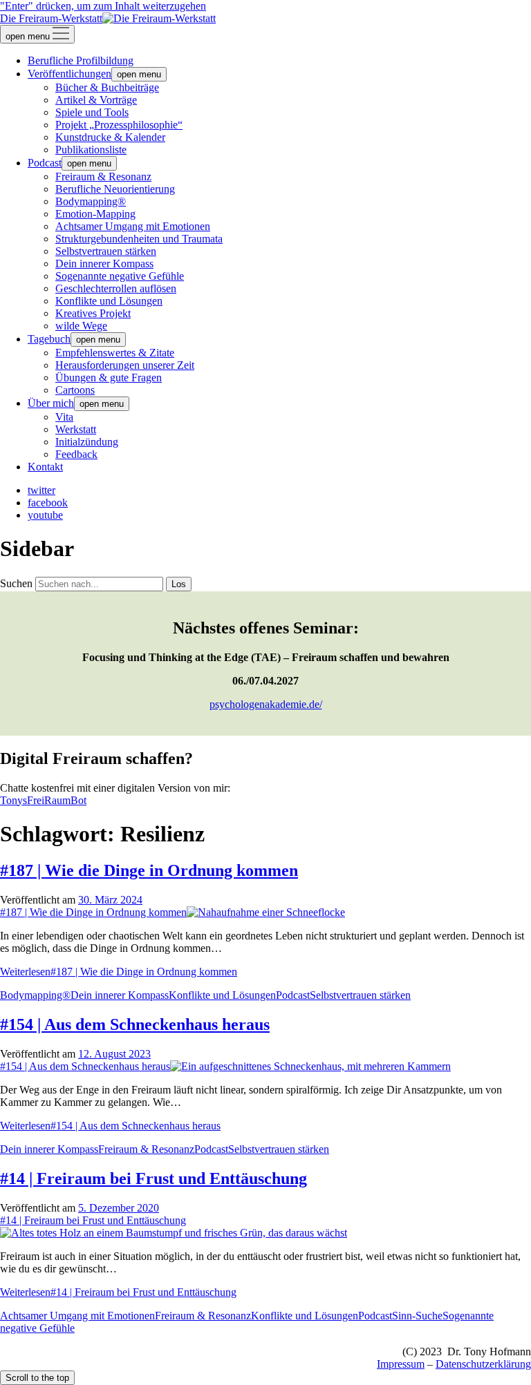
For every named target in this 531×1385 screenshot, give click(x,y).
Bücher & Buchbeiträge (107, 87)
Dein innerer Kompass (104, 263)
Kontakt (45, 466)
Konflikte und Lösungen (108, 301)
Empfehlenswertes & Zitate (114, 353)
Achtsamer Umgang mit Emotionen (132, 226)
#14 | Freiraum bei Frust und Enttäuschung (153, 1178)
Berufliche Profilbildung (80, 60)
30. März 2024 (110, 900)
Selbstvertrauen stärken (105, 251)
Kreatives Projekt (93, 313)
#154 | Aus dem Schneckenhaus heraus (135, 1024)
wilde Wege (81, 326)
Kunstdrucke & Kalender (110, 137)
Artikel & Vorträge (96, 100)
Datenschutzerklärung (483, 1364)
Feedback (76, 454)
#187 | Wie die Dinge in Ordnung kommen (149, 870)
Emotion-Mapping (95, 214)
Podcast (45, 163)
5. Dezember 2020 (118, 1208)
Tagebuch (49, 339)
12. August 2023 (114, 1054)
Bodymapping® (90, 201)
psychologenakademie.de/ (265, 704)
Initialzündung (86, 442)
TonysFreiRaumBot (43, 800)
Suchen (16, 583)
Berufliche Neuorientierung (115, 189)
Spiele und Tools (92, 112)
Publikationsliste (91, 149)
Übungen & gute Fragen (108, 377)
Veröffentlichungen (69, 73)
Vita (64, 417)
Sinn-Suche (417, 1315)
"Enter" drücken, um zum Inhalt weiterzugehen (103, 6)
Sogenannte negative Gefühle (119, 276)
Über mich (51, 403)
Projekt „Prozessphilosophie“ (119, 125)
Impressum (401, 1364)
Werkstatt (75, 429)
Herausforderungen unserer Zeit (124, 365)
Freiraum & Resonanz (103, 176)
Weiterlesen (118, 971)
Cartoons (75, 390)
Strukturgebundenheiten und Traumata (139, 239)
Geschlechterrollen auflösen (115, 288)
